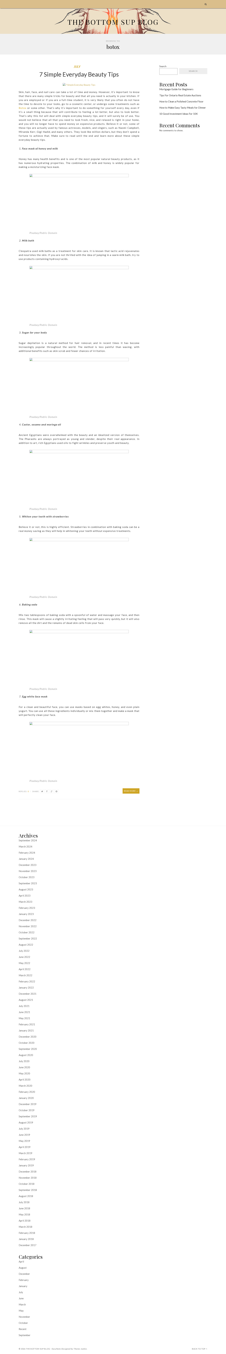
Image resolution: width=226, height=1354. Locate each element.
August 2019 (26, 1122)
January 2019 (26, 1165)
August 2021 (26, 999)
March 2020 (25, 1085)
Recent (22, 1328)
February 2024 (27, 852)
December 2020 (27, 1036)
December (24, 1273)
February (24, 1279)
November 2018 (28, 1177)
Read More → (131, 791)
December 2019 (27, 1104)
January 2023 (26, 913)
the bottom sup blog (38, 1349)
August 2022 (26, 944)
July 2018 (24, 1202)
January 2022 (26, 987)
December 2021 (27, 993)
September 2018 (28, 1189)
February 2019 (27, 1159)
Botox (22, 107)
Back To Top (199, 1349)
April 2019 (24, 1146)
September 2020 (28, 1048)
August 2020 (26, 1054)
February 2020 (27, 1091)
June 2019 (24, 1134)
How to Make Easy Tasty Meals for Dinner (182, 107)
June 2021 (24, 1012)
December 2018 (27, 1171)
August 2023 (26, 889)
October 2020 (26, 1042)
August (23, 1267)
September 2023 (28, 883)
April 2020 (24, 1079)
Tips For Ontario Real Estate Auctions (180, 95)
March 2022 (25, 975)
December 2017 (27, 1245)
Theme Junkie (80, 1349)
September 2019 (28, 1116)
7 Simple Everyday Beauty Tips (79, 74)
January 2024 (26, 858)
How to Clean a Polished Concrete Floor (181, 101)
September (24, 1335)
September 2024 (28, 840)
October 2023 (26, 877)
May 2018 (24, 1214)
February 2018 (27, 1232)
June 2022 (24, 956)
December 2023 (27, 864)
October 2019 (26, 1110)
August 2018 (26, 1196)
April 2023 (24, 895)
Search (162, 66)
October (23, 1322)
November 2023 (28, 871)
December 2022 (27, 920)
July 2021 (24, 1005)
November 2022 (28, 926)
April (21, 1261)
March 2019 (25, 1153)
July (77, 66)
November (24, 1316)
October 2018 (26, 1183)
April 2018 (24, 1220)
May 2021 (24, 1018)
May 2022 (24, 963)
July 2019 (24, 1128)
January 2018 (26, 1238)
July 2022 (24, 950)
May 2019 (24, 1140)
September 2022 (28, 938)
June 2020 (24, 1067)
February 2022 (27, 981)
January (23, 1286)
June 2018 (24, 1208)
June (21, 1298)
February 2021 (27, 1024)
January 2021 (26, 1030)
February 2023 (27, 907)
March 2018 (25, 1226)
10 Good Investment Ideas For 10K (178, 113)
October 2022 (26, 932)
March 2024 (25, 846)
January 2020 (26, 1097)
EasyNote (56, 1349)
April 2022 (24, 969)
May (21, 1310)
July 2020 (24, 1061)
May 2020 (24, 1073)
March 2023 (25, 901)
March (22, 1304)
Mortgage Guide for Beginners (176, 89)
